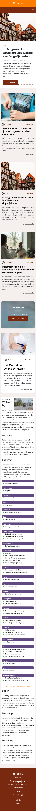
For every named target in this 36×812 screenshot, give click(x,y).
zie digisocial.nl (9, 642)
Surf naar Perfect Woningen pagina (15, 558)
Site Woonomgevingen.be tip (13, 563)
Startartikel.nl (9, 553)
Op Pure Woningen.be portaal (14, 536)
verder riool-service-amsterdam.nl (15, 635)
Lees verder (10, 82)
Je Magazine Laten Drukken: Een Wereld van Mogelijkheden (17, 200)
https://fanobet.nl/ (10, 519)
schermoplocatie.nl (10, 663)
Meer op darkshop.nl (11, 587)
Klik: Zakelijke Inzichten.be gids (14, 656)
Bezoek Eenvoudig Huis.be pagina (15, 611)
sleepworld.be (9, 505)
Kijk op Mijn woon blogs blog (13, 620)
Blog (18, 803)
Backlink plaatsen (18, 318)
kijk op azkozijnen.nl (11, 671)
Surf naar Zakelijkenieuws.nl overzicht (16, 680)
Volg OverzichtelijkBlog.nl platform (15, 556)
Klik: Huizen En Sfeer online (13, 632)
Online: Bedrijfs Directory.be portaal (15, 649)
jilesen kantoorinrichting (12, 579)
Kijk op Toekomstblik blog (12, 560)
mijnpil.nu (8, 491)
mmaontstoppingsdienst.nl (13, 603)
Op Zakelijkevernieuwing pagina (14, 539)
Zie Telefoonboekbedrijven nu (14, 613)
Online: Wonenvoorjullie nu (13, 594)
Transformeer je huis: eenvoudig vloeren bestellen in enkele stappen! (18, 269)
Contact (18, 805)
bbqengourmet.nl (10, 498)
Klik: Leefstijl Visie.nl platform (13, 651)
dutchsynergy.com (10, 630)
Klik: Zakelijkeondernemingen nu (15, 623)
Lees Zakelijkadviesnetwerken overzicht (17, 572)
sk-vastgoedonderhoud (12, 527)
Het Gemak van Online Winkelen (14, 366)
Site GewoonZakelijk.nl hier (13, 570)
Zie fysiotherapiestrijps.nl (12, 546)
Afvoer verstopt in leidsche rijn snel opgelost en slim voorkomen (17, 131)
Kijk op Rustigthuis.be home (13, 678)
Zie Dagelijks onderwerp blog (13, 534)
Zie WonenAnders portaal (12, 654)
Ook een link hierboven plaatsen (18, 687)
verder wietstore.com (11, 483)
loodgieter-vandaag (11, 601)
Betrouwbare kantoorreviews (13, 512)
